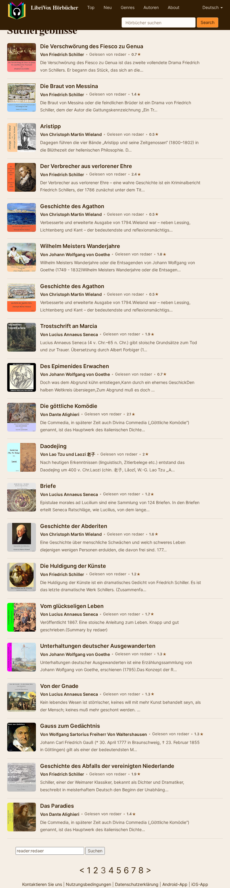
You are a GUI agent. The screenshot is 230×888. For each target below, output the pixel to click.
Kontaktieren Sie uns (42, 884)
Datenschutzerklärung (136, 884)
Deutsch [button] (211, 7)
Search (207, 22)
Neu (108, 7)
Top (91, 7)
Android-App (174, 884)
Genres (127, 7)
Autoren (151, 7)
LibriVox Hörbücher (54, 7)
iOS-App (199, 884)
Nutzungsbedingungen (88, 884)
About (173, 7)
